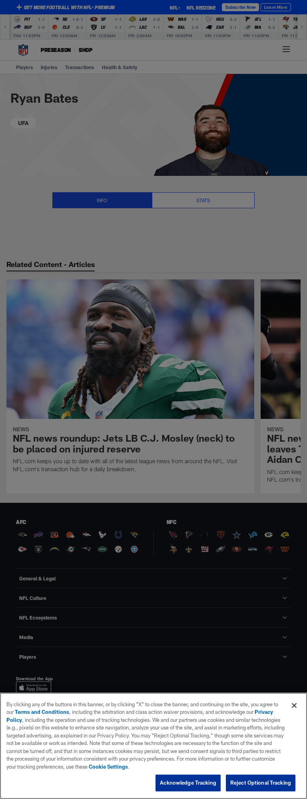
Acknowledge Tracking (188, 782)
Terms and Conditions (42, 712)
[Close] (294, 705)
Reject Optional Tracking (260, 782)
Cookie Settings (108, 766)
